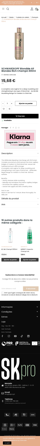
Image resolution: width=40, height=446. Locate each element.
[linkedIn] (28, 336)
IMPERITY (24, 246)
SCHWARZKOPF (6, 246)
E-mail (18, 127)
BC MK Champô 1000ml (9, 249)
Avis (3, 204)
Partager (10, 127)
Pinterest (13, 127)
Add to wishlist (3, 108)
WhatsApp (16, 127)
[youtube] (15, 336)
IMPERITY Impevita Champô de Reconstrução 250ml (28, 250)
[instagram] (8, 336)
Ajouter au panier (26, 103)
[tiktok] (21, 336)
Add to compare (9, 108)
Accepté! (7, 443)
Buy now (21, 116)
